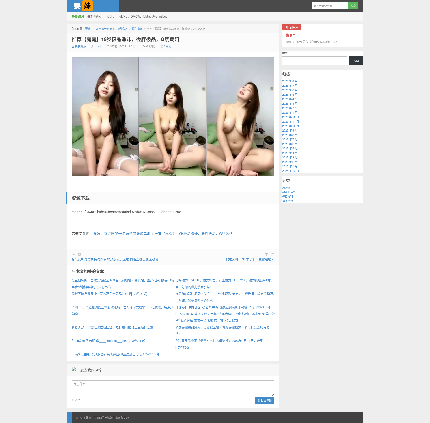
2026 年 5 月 (289, 94)
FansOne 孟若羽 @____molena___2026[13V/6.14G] (109, 340)
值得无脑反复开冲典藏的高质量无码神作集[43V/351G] (109, 293)
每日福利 (287, 196)
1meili (98, 46)
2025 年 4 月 (289, 153)
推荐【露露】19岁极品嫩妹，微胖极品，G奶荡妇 (125, 39)
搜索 (285, 53)
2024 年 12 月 (290, 171)
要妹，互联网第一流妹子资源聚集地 (93, 6)
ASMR (286, 187)
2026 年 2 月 (289, 108)
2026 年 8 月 (289, 81)
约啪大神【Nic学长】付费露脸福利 (250, 259)
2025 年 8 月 (289, 135)
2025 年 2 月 (289, 162)
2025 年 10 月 (290, 126)
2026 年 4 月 (289, 99)
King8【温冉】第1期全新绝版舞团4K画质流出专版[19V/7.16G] (115, 354)
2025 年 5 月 (289, 148)
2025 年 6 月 (289, 144)
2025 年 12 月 (290, 117)
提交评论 (266, 400)
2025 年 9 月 (289, 130)
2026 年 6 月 (289, 90)
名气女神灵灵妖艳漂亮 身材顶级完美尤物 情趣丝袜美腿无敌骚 (115, 259)
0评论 (167, 46)
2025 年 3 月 (289, 157)
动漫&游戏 (288, 192)
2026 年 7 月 (289, 85)
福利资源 (137, 28)
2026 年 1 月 (289, 112)
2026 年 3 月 (289, 103)
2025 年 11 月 (290, 121)
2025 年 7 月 (289, 139)
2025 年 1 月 (289, 166)
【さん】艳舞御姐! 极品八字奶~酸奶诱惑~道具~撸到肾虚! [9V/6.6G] (222, 307)
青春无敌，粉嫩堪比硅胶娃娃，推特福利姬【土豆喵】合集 (112, 327)
